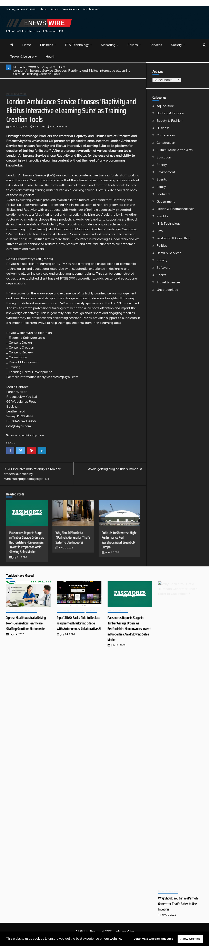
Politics (132, 45)
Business (46, 45)
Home (26, 45)
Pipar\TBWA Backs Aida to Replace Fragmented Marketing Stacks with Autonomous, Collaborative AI (79, 623)
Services (156, 45)
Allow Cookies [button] (190, 938)
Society (176, 45)
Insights (162, 216)
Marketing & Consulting (173, 238)
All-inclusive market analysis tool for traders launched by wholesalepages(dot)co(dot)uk (32, 474)
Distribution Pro (92, 9)
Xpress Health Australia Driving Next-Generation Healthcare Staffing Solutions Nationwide (26, 623)
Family (161, 187)
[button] (123, 939)
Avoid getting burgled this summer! (113, 469)
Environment (166, 172)
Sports (161, 275)
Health (50, 56)
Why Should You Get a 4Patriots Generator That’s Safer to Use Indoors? (73, 537)
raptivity (26, 435)
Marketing (108, 45)
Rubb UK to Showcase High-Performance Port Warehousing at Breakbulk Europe (119, 540)
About (43, 9)
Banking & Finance (170, 113)
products (15, 435)
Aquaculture (165, 106)
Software (163, 267)
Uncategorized (167, 289)
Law (160, 231)
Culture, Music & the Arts (175, 150)
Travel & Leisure (22, 56)
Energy (162, 165)
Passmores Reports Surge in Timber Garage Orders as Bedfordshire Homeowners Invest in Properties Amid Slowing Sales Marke (26, 542)
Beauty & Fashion (169, 120)
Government (166, 201)
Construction (166, 142)
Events (162, 179)
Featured (163, 194)
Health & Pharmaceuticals (175, 209)
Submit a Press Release (64, 9)
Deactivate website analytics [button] (153, 938)
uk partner (38, 435)
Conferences (166, 135)
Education (164, 157)
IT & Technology (77, 45)
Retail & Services (16, 93)
